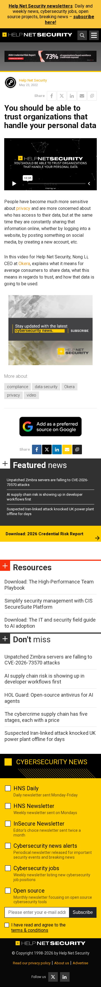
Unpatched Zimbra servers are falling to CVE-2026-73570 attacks (48, 660)
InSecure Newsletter (39, 823)
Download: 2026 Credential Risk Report (44, 533)
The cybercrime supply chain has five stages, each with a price (46, 717)
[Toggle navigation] (94, 35)
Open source (29, 890)
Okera (24, 263)
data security (46, 386)
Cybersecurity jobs (36, 868)
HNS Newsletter (33, 806)
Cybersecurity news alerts (45, 845)
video (31, 395)
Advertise (80, 963)
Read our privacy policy (31, 963)
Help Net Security (33, 80)
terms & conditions (29, 930)
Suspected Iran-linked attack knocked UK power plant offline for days (50, 736)
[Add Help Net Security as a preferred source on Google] (92, 96)
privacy (23, 208)
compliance (17, 386)
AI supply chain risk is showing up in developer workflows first (44, 679)
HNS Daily (25, 788)
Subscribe (83, 912)
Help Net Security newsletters (41, 6)
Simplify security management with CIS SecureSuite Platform (48, 604)
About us (61, 963)
